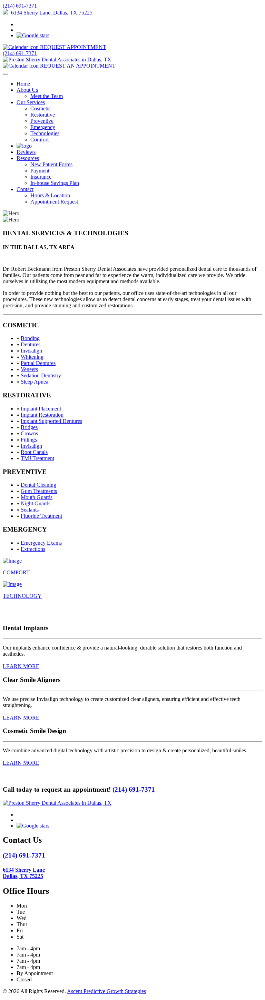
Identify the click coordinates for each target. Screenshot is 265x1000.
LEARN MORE (21, 666)
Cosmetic (40, 108)
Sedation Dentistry (41, 375)
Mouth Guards (36, 497)
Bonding (30, 338)
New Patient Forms (51, 164)
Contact (25, 189)
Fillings (29, 440)
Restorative (42, 115)
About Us (27, 90)
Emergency (42, 127)
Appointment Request (54, 202)
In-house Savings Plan (54, 183)
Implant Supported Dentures (51, 421)
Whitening (32, 357)
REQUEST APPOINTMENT (72, 47)
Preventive (41, 121)
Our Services (31, 102)
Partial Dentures (38, 363)
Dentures (30, 344)
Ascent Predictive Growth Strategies (106, 991)
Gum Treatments (39, 491)
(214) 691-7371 (20, 6)
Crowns (29, 433)
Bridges (29, 427)
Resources (28, 158)
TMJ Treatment (37, 458)
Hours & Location (50, 195)
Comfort (39, 139)
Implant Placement (41, 409)
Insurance (40, 177)
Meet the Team (46, 96)
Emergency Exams (41, 543)
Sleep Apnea (34, 382)
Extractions (33, 549)
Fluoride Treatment (41, 516)
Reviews (26, 152)
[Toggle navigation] (5, 74)
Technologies (44, 133)
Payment (39, 171)
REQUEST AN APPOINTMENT (77, 66)
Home (23, 84)
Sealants (30, 510)
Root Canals (34, 452)
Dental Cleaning (38, 485)
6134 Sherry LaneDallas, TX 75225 (24, 873)
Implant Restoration (42, 415)
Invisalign (31, 351)
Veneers (29, 369)
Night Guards (35, 503)
